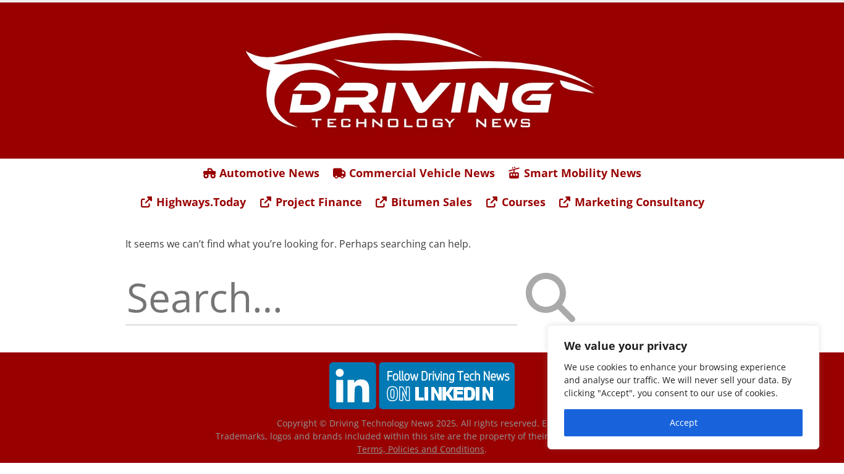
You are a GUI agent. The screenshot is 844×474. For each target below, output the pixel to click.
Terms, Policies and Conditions (420, 449)
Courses (522, 201)
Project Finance (317, 201)
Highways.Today (199, 201)
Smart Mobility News (581, 172)
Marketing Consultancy (638, 201)
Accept (684, 422)
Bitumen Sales (430, 201)
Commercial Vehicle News (420, 172)
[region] (683, 387)
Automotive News (267, 172)
